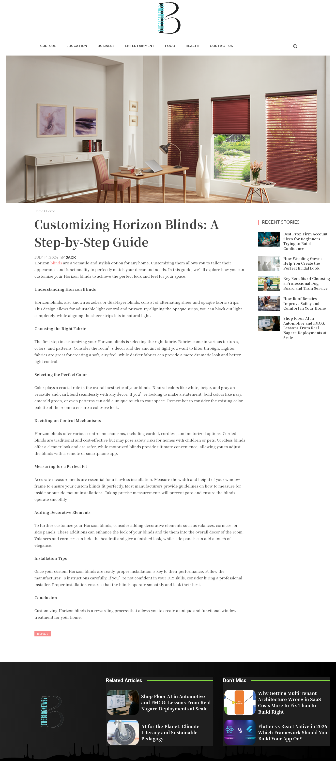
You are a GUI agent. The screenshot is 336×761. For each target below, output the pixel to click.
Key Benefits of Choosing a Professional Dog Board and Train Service (306, 283)
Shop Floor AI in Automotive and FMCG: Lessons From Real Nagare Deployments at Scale (304, 328)
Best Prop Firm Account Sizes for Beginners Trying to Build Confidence (305, 241)
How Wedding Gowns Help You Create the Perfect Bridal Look (302, 263)
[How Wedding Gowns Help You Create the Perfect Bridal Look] (269, 263)
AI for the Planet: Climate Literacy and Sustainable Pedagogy (170, 732)
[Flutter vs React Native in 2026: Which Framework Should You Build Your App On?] (240, 732)
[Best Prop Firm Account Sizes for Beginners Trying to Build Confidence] (269, 239)
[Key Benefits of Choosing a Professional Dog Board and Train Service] (269, 283)
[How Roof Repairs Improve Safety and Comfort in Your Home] (269, 303)
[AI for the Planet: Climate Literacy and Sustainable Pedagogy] (123, 732)
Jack (71, 257)
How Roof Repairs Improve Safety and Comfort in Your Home (304, 303)
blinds (42, 633)
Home (38, 211)
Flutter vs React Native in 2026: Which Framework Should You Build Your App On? (293, 732)
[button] (294, 46)
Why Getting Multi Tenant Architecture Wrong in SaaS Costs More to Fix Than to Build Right (289, 702)
